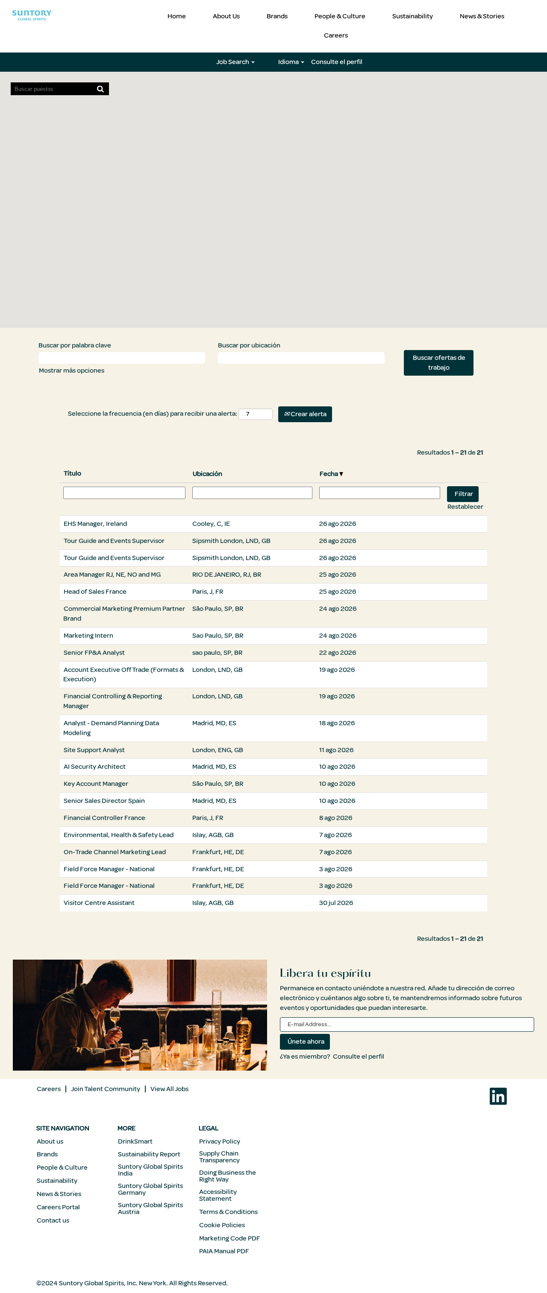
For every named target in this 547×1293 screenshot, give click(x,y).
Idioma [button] (289, 62)
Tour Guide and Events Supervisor (114, 541)
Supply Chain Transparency (219, 1157)
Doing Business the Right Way (227, 1176)
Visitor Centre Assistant (99, 903)
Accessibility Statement (218, 1195)
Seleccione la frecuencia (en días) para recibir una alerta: (152, 413)
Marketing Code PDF (229, 1238)
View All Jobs (169, 1089)
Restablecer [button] (465, 506)
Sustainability (412, 16)
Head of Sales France (95, 591)
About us (50, 1141)
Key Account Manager (96, 783)
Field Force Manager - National (109, 869)
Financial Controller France (104, 818)
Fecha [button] (329, 474)
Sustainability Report (149, 1154)
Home (177, 16)
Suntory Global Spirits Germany (150, 1189)
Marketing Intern (88, 635)
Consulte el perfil (336, 62)
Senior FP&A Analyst (94, 652)
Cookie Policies (222, 1225)
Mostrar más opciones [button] (71, 370)
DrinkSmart (135, 1141)
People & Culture (340, 16)
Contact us (53, 1220)
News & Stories (482, 16)
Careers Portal (58, 1207)
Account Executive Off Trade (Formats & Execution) (123, 674)
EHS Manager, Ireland (95, 524)
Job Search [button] (233, 62)
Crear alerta (307, 414)
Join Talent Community (105, 1089)
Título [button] (72, 473)
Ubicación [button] (207, 474)
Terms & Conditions (228, 1212)
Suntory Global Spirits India (150, 1170)
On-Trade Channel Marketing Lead (115, 852)
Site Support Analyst (94, 750)
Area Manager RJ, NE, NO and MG (112, 574)
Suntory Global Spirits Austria (150, 1208)
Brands (277, 16)
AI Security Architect (95, 766)
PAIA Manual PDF (224, 1251)
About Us (226, 16)
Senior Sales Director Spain (104, 801)
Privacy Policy (219, 1141)
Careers (336, 35)
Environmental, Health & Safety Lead (119, 835)
